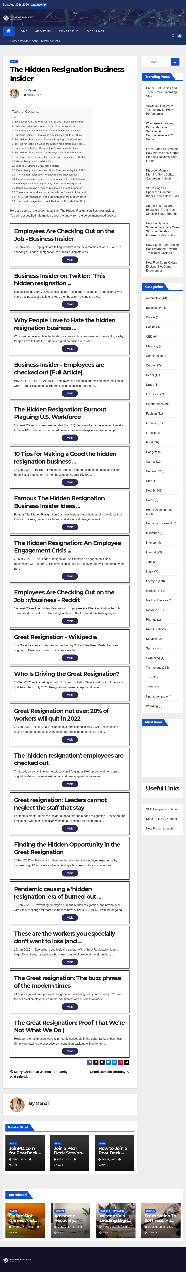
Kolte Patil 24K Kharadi (161, 818)
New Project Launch (159, 828)
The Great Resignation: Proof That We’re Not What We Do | (50, 201)
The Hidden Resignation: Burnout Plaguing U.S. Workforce (48, 139)
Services (152, 638)
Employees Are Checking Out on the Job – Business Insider (49, 121)
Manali (32, 90)
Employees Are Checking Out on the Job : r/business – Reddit (50, 157)
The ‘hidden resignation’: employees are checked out (46, 174)
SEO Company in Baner (162, 809)
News (14, 61)
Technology (153, 667)
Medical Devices (157, 600)
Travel (150, 686)
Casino (150, 327)
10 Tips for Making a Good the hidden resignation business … (50, 143)
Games (150, 461)
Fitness (151, 432)
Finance (151, 423)
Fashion (151, 413)
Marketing (152, 590)
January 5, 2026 (23, 1227)
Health (150, 490)
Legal (149, 571)
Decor (150, 375)
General (151, 471)
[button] (173, 35)
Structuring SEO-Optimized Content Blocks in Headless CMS (162, 192)
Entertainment (155, 403)
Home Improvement (159, 523)
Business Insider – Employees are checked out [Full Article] (48, 134)
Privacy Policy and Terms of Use (34, 40)
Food (149, 442)
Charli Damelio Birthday (108, 1072)
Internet (151, 552)
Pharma (151, 619)
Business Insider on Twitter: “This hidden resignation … (46, 126)
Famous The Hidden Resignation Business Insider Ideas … (49, 148)
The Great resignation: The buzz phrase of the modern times (51, 196)
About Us (43, 31)
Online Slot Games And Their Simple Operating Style (161, 92)
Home (23, 31)
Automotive (153, 298)
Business (152, 307)
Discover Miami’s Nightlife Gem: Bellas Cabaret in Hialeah (160, 174)
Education (152, 394)
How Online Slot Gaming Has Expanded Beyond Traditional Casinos (162, 248)
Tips (149, 677)
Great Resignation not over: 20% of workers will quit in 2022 (50, 170)
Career (150, 317)
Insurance (152, 533)
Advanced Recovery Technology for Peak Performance (159, 109)
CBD (149, 336)
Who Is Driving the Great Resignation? (38, 165)
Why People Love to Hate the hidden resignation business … (49, 130)
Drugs (150, 384)
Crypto (150, 365)
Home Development (159, 509)
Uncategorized (155, 696)
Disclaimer (95, 31)
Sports (150, 648)
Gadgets (151, 452)
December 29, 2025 (115, 1227)
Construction (154, 355)
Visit (70, 259)
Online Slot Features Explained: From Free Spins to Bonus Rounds (161, 209)
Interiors (151, 542)
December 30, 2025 (70, 1227)
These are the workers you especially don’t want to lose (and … (52, 192)
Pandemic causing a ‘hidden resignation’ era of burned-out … (51, 187)
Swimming (153, 658)
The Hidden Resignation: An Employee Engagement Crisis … (50, 152)
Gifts (149, 480)
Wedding (152, 706)
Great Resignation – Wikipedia (33, 161)
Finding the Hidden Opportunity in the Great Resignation (48, 183)
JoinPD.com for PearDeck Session (23, 1153)
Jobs (149, 561)
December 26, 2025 (160, 1227)
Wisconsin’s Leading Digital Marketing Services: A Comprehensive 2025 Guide (160, 131)
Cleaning (152, 346)
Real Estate (153, 629)
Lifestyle (151, 581)
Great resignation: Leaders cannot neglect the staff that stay (50, 179)
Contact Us (69, 31)
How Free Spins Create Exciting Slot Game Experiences (161, 266)
